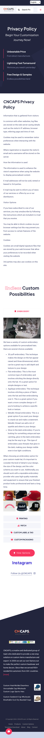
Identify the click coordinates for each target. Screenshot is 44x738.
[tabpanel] (22, 415)
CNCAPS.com (21, 719)
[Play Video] (22, 328)
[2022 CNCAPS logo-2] (9, 8)
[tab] (22, 311)
